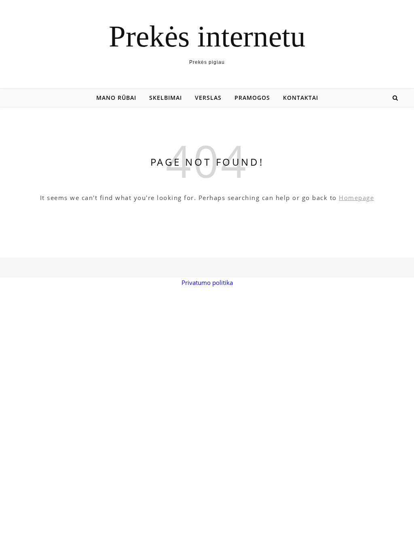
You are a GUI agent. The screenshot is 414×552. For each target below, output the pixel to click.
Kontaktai (300, 97)
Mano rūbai (116, 97)
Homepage (356, 198)
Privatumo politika (207, 282)
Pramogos (252, 97)
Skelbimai (165, 97)
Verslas (208, 97)
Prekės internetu (207, 36)
